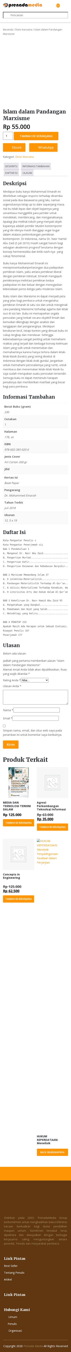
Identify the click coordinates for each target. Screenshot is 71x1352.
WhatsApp (45, 147)
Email (7, 718)
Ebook (16, 147)
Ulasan (27, 173)
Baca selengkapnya (52, 1152)
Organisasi (15, 1330)
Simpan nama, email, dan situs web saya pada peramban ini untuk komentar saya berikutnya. (32, 733)
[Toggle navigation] (64, 5)
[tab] (11, 166)
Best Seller (11, 1266)
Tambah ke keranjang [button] (18, 822)
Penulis (12, 1324)
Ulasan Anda (12, 686)
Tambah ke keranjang (36, 136)
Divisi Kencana (23, 29)
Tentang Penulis (14, 1272)
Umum (12, 1317)
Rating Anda (12, 680)
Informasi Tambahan (36, 166)
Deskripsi (11, 166)
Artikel (8, 1279)
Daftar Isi (11, 173)
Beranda (8, 29)
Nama (8, 710)
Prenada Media (33, 1346)
